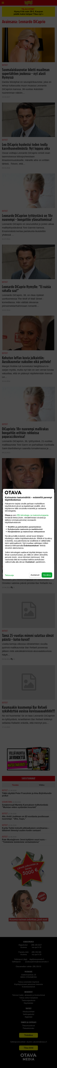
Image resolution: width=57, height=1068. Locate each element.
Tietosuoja (9, 575)
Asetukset (35, 575)
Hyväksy (47, 575)
